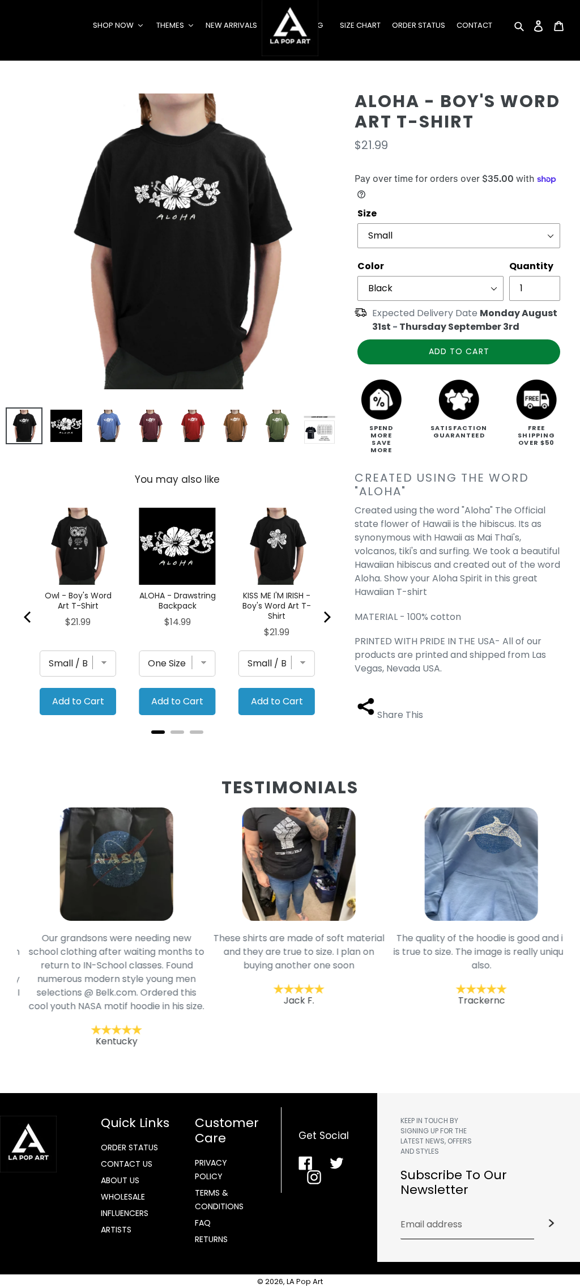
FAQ (203, 1223)
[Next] (326, 617)
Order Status (129, 1147)
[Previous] (28, 617)
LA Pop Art (305, 1281)
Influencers (124, 1213)
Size (367, 213)
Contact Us (126, 1164)
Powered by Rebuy (177, 747)
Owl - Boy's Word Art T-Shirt (78, 600)
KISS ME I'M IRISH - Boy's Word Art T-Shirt (276, 605)
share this (400, 714)
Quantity (531, 266)
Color (370, 266)
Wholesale (123, 1196)
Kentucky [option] (108, 990)
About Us (120, 1180)
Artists (116, 1229)
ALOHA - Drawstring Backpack (177, 600)
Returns (211, 1239)
